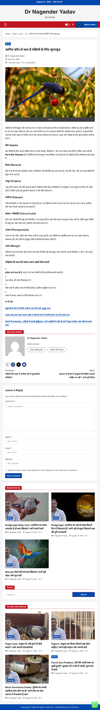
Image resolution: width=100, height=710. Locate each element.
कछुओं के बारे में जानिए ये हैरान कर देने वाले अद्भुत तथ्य (27, 308)
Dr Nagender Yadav (50, 11)
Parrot (54, 657)
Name (8, 437)
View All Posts (57, 349)
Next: (77, 374)
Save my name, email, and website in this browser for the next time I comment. (42, 470)
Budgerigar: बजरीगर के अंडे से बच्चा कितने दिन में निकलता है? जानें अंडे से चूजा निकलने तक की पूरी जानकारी (73, 528)
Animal (11, 680)
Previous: (22, 374)
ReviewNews (60, 707)
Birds (8, 44)
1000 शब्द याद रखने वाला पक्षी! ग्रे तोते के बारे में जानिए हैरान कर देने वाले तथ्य (37, 314)
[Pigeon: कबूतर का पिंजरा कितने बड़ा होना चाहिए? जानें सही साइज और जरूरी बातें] (73, 625)
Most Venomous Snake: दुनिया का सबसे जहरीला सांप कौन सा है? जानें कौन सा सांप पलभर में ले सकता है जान (25, 691)
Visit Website (36, 349)
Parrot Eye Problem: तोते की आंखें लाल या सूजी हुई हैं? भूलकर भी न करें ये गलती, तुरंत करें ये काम (72, 666)
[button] (5, 24)
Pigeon (10, 637)
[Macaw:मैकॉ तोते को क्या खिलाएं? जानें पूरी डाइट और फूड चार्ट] (27, 553)
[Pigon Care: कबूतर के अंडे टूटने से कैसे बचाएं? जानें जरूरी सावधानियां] (27, 625)
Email (8, 448)
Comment (10, 401)
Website (8, 459)
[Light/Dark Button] (67, 24)
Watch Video (89, 24)
